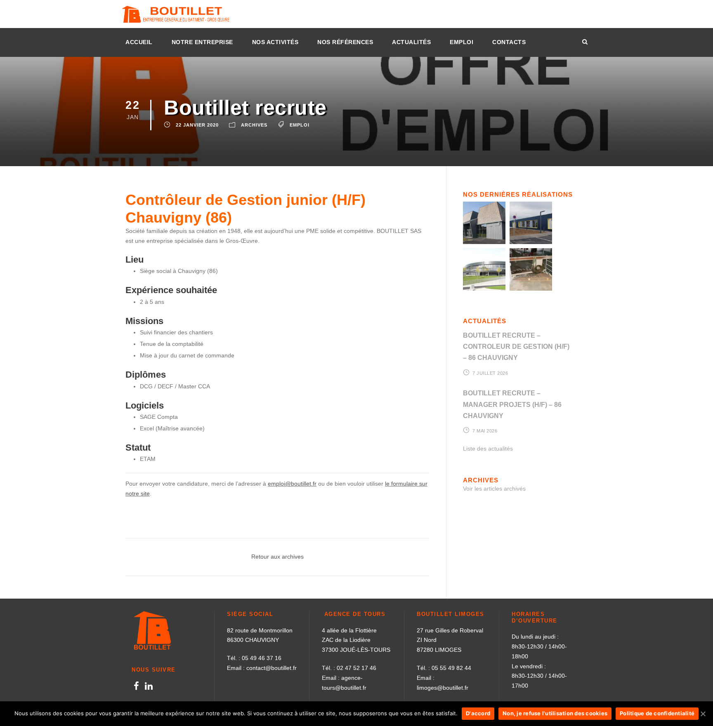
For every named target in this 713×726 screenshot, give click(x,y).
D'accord (478, 713)
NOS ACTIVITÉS (275, 42)
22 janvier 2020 (197, 124)
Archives (254, 124)
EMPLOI (461, 42)
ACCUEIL (139, 42)
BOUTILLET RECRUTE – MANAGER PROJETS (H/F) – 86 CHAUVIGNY (512, 404)
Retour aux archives (277, 556)
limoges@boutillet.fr (442, 687)
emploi (299, 124)
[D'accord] (703, 714)
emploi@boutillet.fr (292, 483)
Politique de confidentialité (657, 713)
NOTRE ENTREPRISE (202, 42)
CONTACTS (509, 42)
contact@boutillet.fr (271, 668)
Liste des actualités (488, 448)
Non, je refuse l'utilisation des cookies (555, 713)
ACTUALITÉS (411, 42)
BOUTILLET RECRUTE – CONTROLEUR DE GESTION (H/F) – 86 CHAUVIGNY (516, 346)
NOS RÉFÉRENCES (345, 42)
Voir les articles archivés (494, 488)
